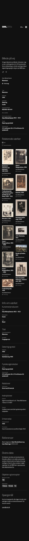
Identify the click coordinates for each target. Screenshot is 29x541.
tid (15, 486)
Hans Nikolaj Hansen (7, 118)
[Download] (3, 72)
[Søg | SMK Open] (7, 27)
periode (11, 486)
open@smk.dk (6, 507)
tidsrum (4, 486)
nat (3, 480)
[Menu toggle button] (26, 27)
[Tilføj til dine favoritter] (6, 72)
